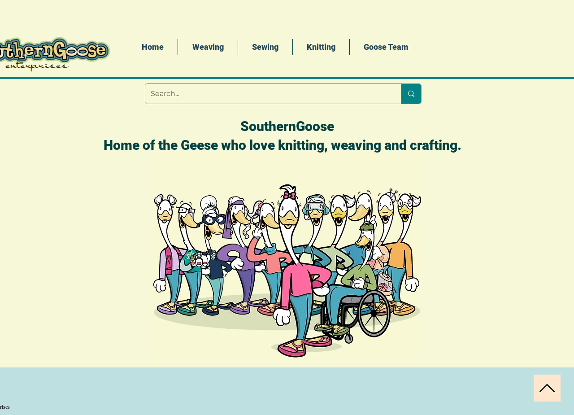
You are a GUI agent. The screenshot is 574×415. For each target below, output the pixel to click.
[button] (321, 47)
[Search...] (411, 94)
